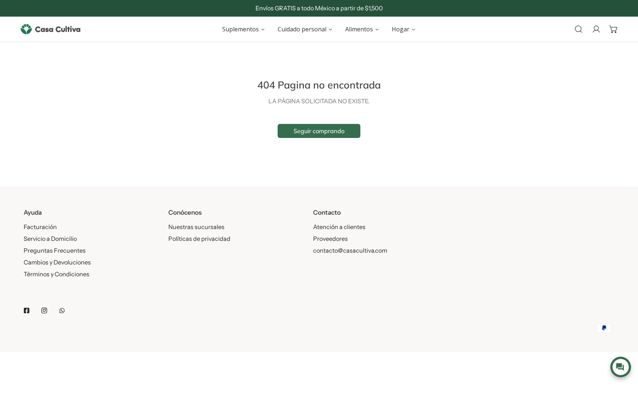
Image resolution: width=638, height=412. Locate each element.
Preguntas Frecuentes (55, 250)
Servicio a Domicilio (50, 238)
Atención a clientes (339, 227)
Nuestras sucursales (196, 227)
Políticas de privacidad (199, 238)
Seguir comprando (319, 131)
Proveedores (330, 238)
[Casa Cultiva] (50, 29)
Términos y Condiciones (56, 274)
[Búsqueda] (578, 29)
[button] (613, 29)
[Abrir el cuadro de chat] (620, 367)
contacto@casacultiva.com (350, 250)
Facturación (40, 227)
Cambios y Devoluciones (57, 262)
